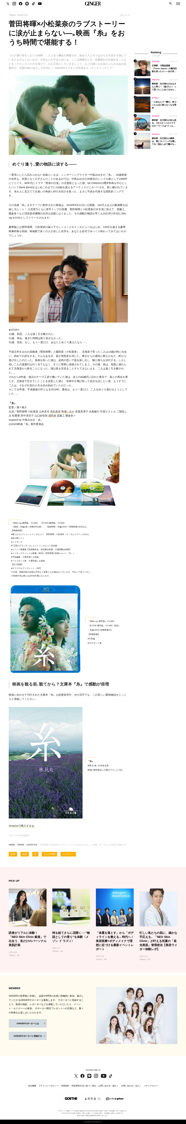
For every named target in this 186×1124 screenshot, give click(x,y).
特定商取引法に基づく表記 (84, 1086)
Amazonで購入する (20, 825)
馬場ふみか (67, 411)
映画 (13, 854)
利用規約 (65, 1086)
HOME (12, 845)
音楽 (24, 854)
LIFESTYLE (31, 845)
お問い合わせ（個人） (108, 1086)
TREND (20, 845)
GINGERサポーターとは (28, 1023)
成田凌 (52, 415)
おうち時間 (49, 854)
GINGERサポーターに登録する (28, 1036)
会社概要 (32, 1086)
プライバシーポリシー (49, 1086)
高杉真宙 (55, 411)
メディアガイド (151, 1086)
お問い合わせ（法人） (131, 1086)
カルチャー (68, 854)
